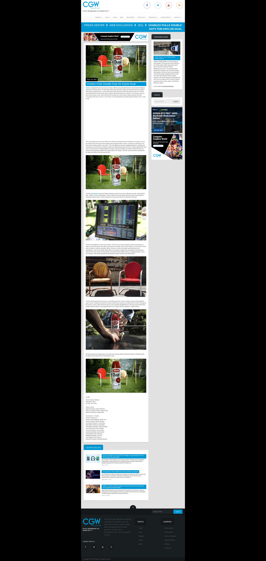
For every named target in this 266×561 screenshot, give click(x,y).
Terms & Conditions (170, 536)
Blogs (121, 17)
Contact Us (177, 17)
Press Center (94, 25)
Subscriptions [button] (153, 17)
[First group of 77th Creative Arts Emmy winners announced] (93, 474)
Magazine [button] (98, 17)
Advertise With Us (166, 17)
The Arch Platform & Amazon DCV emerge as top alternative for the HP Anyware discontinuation (123, 456)
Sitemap (167, 544)
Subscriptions (169, 528)
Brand (95, 193)
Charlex (88, 88)
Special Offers (130, 17)
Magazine (141, 536)
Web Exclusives (122, 25)
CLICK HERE (157, 86)
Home (140, 528)
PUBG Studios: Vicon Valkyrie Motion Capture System (165, 57)
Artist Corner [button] (141, 17)
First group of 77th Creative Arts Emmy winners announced (120, 471)
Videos (115, 17)
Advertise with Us (170, 540)
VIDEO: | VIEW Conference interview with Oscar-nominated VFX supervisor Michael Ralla (123, 486)
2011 (141, 25)
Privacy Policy (169, 532)
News (140, 532)
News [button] (107, 17)
